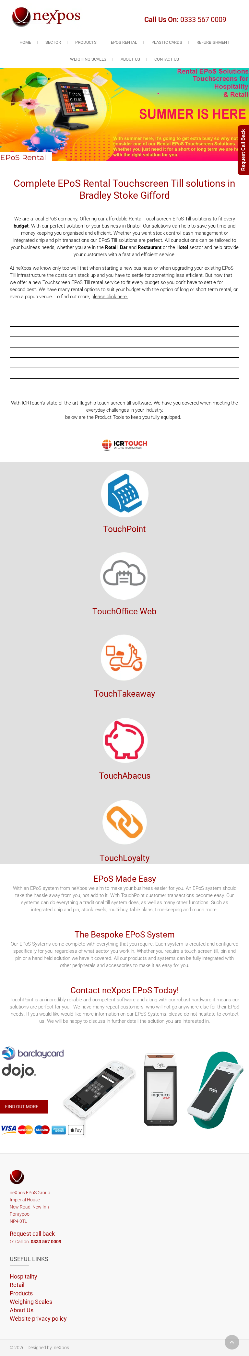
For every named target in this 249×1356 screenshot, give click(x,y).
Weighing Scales (88, 59)
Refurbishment (213, 42)
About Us (130, 59)
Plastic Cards (166, 42)
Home (25, 42)
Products (86, 42)
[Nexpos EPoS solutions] (48, 16)
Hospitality (23, 1276)
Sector (53, 42)
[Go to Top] (232, 1342)
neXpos (61, 1347)
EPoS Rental (124, 42)
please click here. (109, 297)
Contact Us (166, 59)
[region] (124, 1091)
